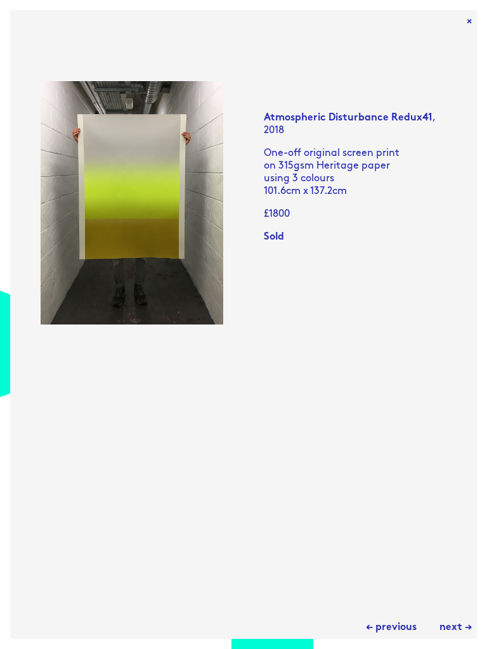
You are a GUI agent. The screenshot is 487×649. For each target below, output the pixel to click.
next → (455, 627)
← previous (391, 627)
